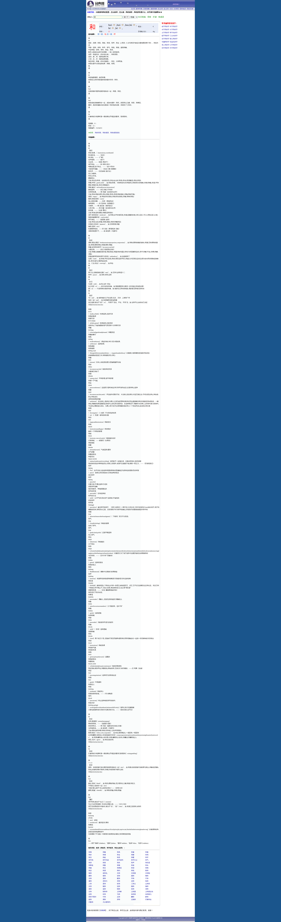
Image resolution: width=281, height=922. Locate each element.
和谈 (132, 865)
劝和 (132, 881)
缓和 (104, 876)
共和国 (133, 873)
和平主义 (134, 860)
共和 (118, 873)
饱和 (90, 873)
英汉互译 (190, 9)
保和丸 (105, 873)
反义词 (166, 9)
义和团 (133, 891)
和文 (104, 868)
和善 (104, 862)
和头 (146, 865)
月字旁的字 (173, 48)
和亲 (90, 862)
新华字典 (139, 9)
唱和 (118, 889)
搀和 (146, 886)
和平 (146, 857)
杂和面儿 (148, 894)
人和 (90, 884)
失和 (90, 886)
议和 (90, 894)
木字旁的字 (173, 26)
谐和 (146, 889)
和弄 (118, 857)
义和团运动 (149, 891)
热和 (146, 881)
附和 (146, 870)
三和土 (133, 884)
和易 (104, 870)
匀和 (118, 894)
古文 (171, 9)
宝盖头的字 (173, 42)
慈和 (90, 899)
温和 (104, 889)
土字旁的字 (165, 32)
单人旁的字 (165, 45)
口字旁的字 (173, 45)
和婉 (90, 868)
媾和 (90, 876)
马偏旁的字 (165, 42)
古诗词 (176, 9)
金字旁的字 (165, 26)
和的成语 (106, 132)
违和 (90, 889)
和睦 (104, 857)
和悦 (132, 870)
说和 (118, 886)
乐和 (90, 878)
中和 (104, 897)
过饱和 (133, 899)
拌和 (118, 899)
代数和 (91, 902)
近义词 (160, 9)
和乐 (90, 857)
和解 (132, 855)
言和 (90, 891)
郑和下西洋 (92, 897)
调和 (104, 899)
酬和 (132, 897)
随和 (132, 886)
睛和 (146, 876)
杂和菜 (133, 894)
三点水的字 (173, 35)
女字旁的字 (165, 39)
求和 (118, 881)
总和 (118, 897)
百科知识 (183, 9)
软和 (118, 884)
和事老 (91, 865)
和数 (104, 865)
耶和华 (105, 891)
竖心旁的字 (173, 39)
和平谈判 (120, 860)
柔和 (104, 884)
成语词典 (154, 9)
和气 (146, 860)
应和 (104, 894)
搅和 (132, 876)
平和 (132, 878)
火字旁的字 (173, 29)
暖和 (118, 878)
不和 (146, 878)
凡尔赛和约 (106, 902)
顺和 (104, 886)
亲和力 (105, 881)
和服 (132, 852)
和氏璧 (147, 862)
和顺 (118, 865)
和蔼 (90, 852)
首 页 (133, 9)
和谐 (132, 868)
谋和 (104, 878)
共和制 (147, 873)
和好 (90, 855)
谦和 (90, 881)
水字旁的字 (165, 29)
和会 (118, 855)
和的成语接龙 (115, 132)
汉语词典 (146, 9)
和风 (118, 852)
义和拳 (119, 891)
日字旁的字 (165, 48)
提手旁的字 (165, 35)
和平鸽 (91, 860)
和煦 (146, 868)
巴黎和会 (148, 899)
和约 (118, 870)
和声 (132, 862)
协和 (132, 889)
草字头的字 (173, 32)
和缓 (104, 855)
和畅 (104, 852)
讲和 (118, 876)
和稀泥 (119, 868)
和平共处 (106, 860)
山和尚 (147, 884)
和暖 (132, 857)
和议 (90, 870)
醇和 (146, 897)
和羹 (146, 852)
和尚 (118, 862)
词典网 (102, 910)
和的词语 (98, 132)
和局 (146, 855)
